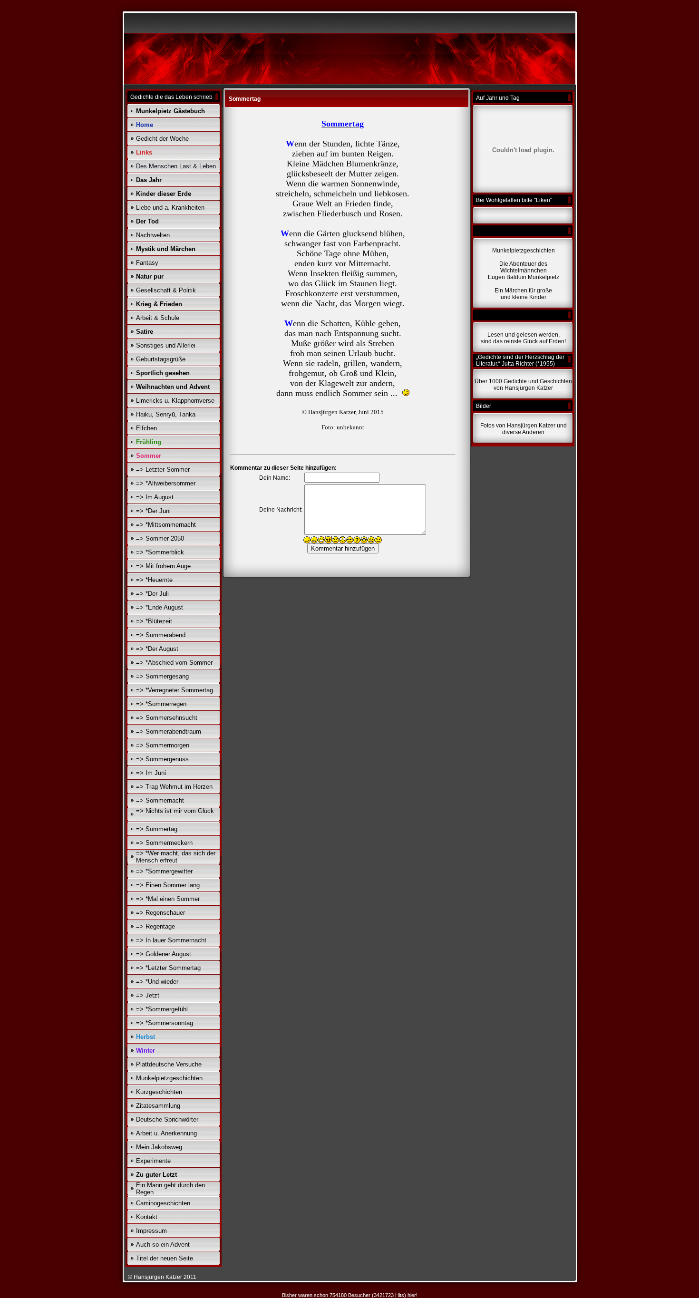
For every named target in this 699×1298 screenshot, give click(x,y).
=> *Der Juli (152, 593)
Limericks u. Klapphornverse (175, 400)
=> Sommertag (156, 829)
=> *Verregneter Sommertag (174, 690)
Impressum (151, 1230)
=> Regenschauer (160, 912)
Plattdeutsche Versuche (169, 1064)
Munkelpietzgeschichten (169, 1078)
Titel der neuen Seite (164, 1258)
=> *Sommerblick (160, 552)
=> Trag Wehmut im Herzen (174, 786)
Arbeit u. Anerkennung (166, 1133)
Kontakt (146, 1217)
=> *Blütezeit (154, 621)
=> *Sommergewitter (164, 871)
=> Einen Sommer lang (168, 885)
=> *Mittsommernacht (166, 524)
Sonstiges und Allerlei (165, 345)
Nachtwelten (153, 235)
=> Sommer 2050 (160, 538)
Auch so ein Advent (163, 1244)
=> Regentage (155, 926)
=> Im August (155, 497)
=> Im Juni (151, 772)
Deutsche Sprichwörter (167, 1119)
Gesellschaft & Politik (166, 290)
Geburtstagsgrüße (160, 359)
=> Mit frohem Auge (163, 566)
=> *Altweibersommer (165, 483)
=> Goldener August (163, 954)
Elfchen (146, 428)
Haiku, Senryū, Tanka (165, 414)
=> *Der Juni (153, 510)
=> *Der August (157, 648)
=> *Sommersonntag (164, 1023)
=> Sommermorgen (162, 745)
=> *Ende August (159, 607)
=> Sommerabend (160, 635)
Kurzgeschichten (159, 1091)
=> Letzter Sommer (163, 469)
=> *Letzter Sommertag (168, 967)
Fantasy (147, 262)
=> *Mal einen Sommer (168, 898)
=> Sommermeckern (164, 842)
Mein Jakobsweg (159, 1147)
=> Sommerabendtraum (168, 731)
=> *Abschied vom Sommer (174, 662)
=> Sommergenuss (162, 759)
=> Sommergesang (162, 676)
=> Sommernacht (160, 800)
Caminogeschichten (163, 1203)
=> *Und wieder (157, 981)
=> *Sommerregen (161, 703)
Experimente (153, 1160)
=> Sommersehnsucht (166, 717)
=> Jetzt (147, 995)
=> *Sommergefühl (162, 1009)
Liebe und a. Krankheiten (170, 207)
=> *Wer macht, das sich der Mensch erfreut (175, 857)
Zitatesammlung (158, 1105)
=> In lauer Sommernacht (171, 940)
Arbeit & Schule (157, 317)
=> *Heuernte (154, 579)
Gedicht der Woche (162, 138)
